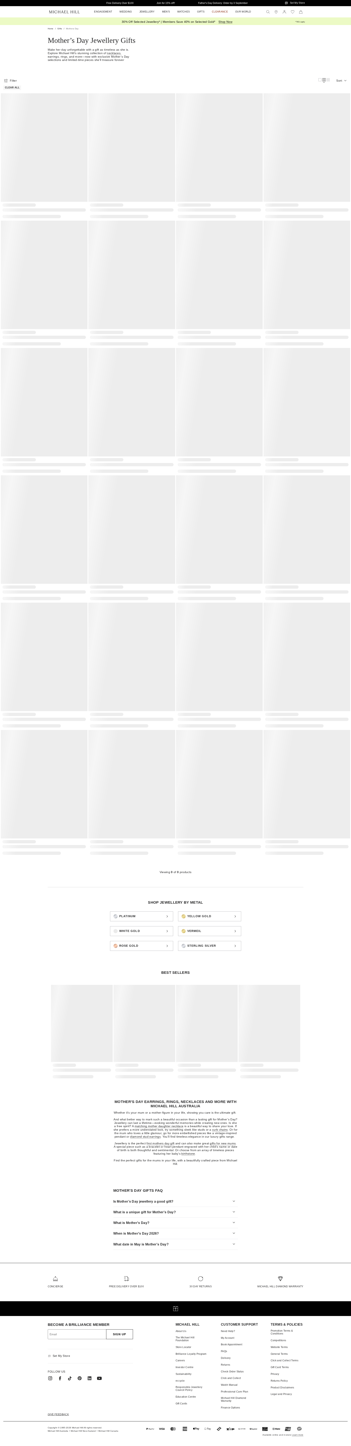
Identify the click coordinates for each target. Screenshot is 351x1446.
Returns (225, 1364)
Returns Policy (279, 1380)
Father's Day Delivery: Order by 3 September (223, 3)
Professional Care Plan (234, 1391)
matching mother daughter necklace (159, 1126)
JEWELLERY (147, 11)
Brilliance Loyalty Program (191, 1353)
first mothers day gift (160, 1143)
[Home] (64, 11)
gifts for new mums (223, 1143)
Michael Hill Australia (58, 1431)
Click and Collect (231, 1378)
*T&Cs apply (300, 22)
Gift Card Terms (280, 1367)
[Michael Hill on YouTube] (99, 1378)
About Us (181, 1331)
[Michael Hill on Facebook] (60, 1378)
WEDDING (125, 11)
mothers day (72, 28)
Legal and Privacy (281, 1394)
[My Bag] (300, 11)
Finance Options (230, 1407)
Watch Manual (229, 1384)
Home (50, 28)
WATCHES (183, 11)
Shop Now (225, 21)
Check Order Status (232, 1371)
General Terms (279, 1353)
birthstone (188, 1153)
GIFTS (200, 11)
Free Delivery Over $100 (120, 3)
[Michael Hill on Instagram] (50, 1378)
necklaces (113, 53)
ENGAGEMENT (103, 11)
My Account (227, 1338)
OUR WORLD (243, 11)
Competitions (278, 1340)
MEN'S (166, 11)
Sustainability (183, 1374)
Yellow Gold (199, 916)
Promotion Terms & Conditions (282, 1332)
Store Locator (183, 1347)
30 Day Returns (200, 1286)
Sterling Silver (201, 945)
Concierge (55, 1286)
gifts (59, 28)
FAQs (224, 1351)
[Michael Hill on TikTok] (69, 1378)
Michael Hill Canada (108, 1431)
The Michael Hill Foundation (185, 1339)
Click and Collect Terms (284, 1360)
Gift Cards (181, 1403)
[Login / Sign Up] (284, 11)
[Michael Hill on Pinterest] (79, 1378)
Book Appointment (231, 1344)
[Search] (268, 11)
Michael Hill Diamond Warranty (280, 1286)
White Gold (129, 931)
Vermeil (194, 931)
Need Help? (228, 1331)
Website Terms (279, 1347)
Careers (180, 1360)
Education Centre (186, 1396)
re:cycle (180, 1380)
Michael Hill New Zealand (83, 1431)
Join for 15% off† (166, 3)
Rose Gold (129, 945)
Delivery (226, 1358)
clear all (12, 87)
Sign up (119, 1334)
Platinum (127, 916)
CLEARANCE (220, 11)
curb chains (220, 1129)
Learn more (297, 1435)
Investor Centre (185, 1367)
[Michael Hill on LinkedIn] (89, 1378)
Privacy (275, 1374)
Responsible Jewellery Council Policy (189, 1388)
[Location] (276, 11)
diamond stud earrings (145, 1136)
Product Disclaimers (282, 1387)
